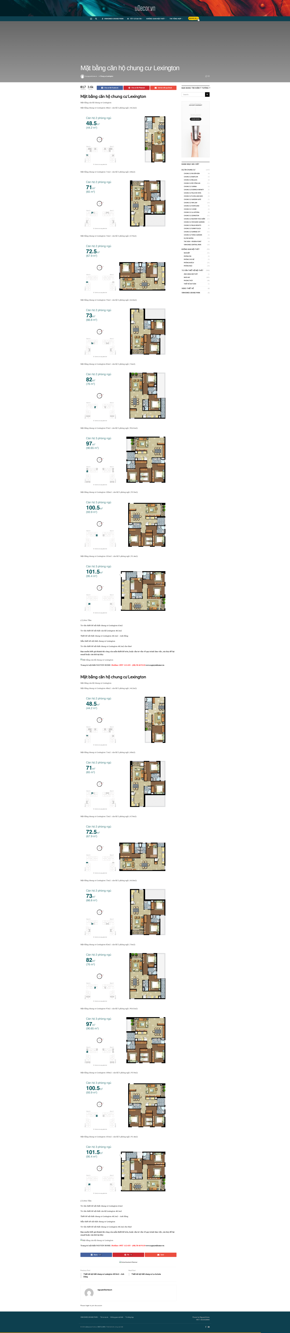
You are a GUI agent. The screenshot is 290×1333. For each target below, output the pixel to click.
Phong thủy (188, 280)
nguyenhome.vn (92, 76)
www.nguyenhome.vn (155, 665)
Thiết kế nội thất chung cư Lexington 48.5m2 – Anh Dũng (104, 636)
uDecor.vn (145, 8)
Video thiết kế (188, 288)
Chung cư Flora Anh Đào (193, 196)
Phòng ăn (187, 256)
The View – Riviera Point (192, 241)
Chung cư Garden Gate (192, 199)
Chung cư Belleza (190, 180)
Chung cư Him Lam (190, 203)
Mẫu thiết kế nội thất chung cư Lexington (97, 641)
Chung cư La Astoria (191, 212)
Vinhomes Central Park (192, 245)
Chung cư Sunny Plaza (192, 228)
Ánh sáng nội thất (191, 274)
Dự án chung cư (188, 170)
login (87, 1305)
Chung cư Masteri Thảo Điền (194, 219)
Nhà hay (187, 277)
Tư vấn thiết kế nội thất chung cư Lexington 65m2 (101, 625)
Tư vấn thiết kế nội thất (192, 270)
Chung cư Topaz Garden (193, 235)
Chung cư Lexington (106, 76)
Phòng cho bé (189, 259)
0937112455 (101, 1327)
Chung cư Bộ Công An (192, 183)
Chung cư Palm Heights (192, 225)
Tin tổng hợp (175, 19)
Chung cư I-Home (190, 209)
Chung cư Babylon (191, 177)
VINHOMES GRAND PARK (114, 19)
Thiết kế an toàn (190, 284)
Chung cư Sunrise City (192, 232)
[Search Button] (207, 94)
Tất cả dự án (135, 19)
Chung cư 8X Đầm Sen (192, 173)
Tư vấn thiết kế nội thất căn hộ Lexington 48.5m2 (101, 630)
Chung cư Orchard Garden (194, 222)
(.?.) (81, 620)
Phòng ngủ (188, 266)
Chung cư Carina (190, 186)
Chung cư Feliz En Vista (192, 193)
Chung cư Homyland (191, 206)
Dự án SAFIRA (188, 238)
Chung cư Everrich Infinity (194, 190)
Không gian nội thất (155, 19)
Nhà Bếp (187, 253)
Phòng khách (189, 263)
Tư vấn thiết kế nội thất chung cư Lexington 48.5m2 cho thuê (106, 646)
